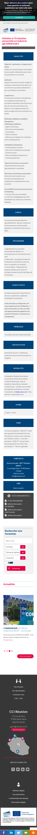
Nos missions (18, 687)
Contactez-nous (18, 694)
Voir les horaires (18, 730)
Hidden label (6, 563)
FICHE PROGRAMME (15, 501)
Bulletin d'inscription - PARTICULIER (14, 511)
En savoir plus (7, 640)
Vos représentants (18, 691)
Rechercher (16, 568)
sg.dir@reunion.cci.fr (18, 726)
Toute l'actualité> (25, 656)
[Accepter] (34, 10)
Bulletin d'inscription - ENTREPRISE (14, 505)
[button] (4, 651)
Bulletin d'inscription (15, 515)
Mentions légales (19, 790)
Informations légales (18, 802)
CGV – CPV (18, 698)
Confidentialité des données (18, 798)
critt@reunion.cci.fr (21, 392)
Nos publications (19, 794)
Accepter (19, 17)
